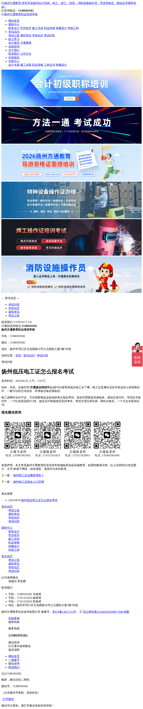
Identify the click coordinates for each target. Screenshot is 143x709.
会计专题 (14, 64)
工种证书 (49, 64)
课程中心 (14, 24)
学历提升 (25, 28)
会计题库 (14, 42)
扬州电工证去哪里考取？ (28, 475)
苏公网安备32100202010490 (100, 611)
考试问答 (49, 35)
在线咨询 (14, 46)
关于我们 (14, 50)
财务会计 (14, 28)
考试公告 (14, 35)
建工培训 (37, 28)
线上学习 (14, 39)
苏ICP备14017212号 (64, 611)
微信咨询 (14, 663)
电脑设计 (61, 28)
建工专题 (25, 64)
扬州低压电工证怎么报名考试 (39, 500)
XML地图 (123, 611)
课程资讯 (25, 35)
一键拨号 (14, 659)
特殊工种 (73, 28)
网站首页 (14, 20)
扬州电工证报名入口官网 (28, 481)
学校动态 (37, 35)
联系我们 (14, 53)
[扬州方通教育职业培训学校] (71, 6)
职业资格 (49, 28)
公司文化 (25, 53)
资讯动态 (14, 31)
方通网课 (25, 42)
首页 (18, 355)
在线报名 (14, 57)
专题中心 (14, 61)
